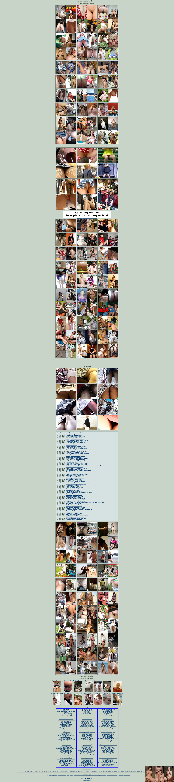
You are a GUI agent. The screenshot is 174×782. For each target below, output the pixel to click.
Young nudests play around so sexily (75, 434)
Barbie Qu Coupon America (73, 476)
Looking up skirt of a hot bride (74, 506)
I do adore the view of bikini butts (74, 467)
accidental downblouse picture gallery (76, 498)
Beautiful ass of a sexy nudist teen (75, 471)
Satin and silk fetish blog (95, 775)
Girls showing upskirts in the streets (75, 459)
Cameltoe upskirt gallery (72, 486)
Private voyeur (37, 771)
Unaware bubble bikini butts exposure (76, 446)
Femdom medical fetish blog (112, 775)
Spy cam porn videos (46, 771)
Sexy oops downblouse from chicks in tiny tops (78, 470)
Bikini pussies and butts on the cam (75, 507)
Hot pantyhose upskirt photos (74, 519)
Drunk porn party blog (53, 775)
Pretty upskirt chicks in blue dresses (75, 489)
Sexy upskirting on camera (73, 493)
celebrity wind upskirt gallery (73, 497)
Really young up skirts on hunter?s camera (77, 440)
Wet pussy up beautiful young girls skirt (76, 499)
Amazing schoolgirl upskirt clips (78, 448)
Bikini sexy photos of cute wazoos (75, 517)
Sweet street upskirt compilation (74, 450)
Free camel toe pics (78, 775)
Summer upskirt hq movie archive (79, 458)
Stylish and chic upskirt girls (73, 479)
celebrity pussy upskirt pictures (74, 441)
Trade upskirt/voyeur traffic (87, 778)
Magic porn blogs (70, 775)
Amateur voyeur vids (132, 771)
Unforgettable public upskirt (73, 457)
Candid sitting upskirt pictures (74, 447)
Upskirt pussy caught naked (77, 436)
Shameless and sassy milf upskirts (75, 469)
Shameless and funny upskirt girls (75, 475)
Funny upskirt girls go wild (73, 510)
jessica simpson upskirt (108, 737)
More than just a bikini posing (73, 503)
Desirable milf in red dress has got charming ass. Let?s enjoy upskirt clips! (85, 502)
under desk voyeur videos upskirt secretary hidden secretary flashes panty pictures (87, 738)
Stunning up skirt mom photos (74, 435)
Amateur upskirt (64, 771)
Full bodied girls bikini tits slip (73, 485)
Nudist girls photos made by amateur (75, 456)
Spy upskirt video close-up (77, 454)
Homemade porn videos (72, 771)
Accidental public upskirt (72, 512)
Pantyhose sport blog (62, 775)
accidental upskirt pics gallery (74, 495)
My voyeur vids (101, 771)
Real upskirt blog (56, 771)
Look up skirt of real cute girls (78, 481)
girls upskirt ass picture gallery (74, 437)
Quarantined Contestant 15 (73, 490)
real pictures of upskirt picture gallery (75, 501)
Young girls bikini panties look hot (75, 439)
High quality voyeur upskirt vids (78, 451)
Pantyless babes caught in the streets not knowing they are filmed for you (85, 465)
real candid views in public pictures (75, 508)
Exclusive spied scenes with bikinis (75, 480)
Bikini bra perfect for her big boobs (75, 491)
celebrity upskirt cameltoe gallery (74, 513)
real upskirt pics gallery (72, 462)
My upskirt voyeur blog (108, 771)
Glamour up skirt (124, 771)
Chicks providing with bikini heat (74, 496)
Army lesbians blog (86, 775)
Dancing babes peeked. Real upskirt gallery (77, 474)
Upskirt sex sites (29, 771)
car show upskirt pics (71, 445)
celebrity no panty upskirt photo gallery (76, 484)
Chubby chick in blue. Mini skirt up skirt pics (77, 504)
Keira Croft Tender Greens (73, 514)
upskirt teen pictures (71, 443)
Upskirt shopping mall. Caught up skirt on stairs (78, 460)
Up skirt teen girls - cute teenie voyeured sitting (78, 482)
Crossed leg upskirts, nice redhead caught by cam (79, 509)
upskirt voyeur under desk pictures (75, 478)
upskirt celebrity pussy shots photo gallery (77, 463)
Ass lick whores (103, 775)
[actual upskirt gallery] (113, 60)
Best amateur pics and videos (143, 771)
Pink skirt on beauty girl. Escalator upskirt (77, 473)
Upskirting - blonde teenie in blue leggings (77, 515)
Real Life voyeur (117, 771)
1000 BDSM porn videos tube (124, 775)
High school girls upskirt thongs (78, 468)
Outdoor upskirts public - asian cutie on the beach (79, 492)
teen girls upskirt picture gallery (74, 432)
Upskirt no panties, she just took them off (76, 464)
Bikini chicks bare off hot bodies (74, 487)
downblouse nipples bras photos (74, 452)
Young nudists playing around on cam (76, 518)
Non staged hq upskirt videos (77, 442)
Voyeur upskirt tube (87, 769)
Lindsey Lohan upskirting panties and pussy (77, 453)
